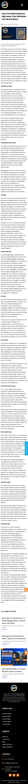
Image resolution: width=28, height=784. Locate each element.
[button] (21, 5)
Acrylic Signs (6, 724)
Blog (3, 742)
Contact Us (6, 739)
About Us (5, 737)
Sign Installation (7, 747)
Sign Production (7, 744)
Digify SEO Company (14, 782)
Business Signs (7, 714)
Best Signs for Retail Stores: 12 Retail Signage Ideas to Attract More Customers (13, 620)
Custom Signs (6, 721)
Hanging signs (5, 152)
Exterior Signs (6, 716)
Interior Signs (6, 719)
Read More (4, 629)
